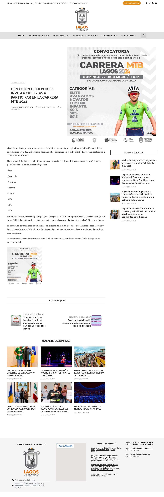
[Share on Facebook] (49, 300)
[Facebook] (146, 3)
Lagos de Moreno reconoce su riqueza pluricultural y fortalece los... (21, 408)
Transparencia (61, 35)
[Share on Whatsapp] (58, 300)
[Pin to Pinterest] (55, 300)
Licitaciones (127, 35)
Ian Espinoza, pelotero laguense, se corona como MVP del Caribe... (21, 372)
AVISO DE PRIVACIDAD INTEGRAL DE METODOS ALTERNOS (137, 455)
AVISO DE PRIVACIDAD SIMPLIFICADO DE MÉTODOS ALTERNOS (139, 449)
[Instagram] (153, 3)
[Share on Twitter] (52, 300)
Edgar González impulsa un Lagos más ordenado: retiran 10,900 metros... (89, 372)
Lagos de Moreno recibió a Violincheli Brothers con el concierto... (55, 372)
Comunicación (109, 35)
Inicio (21, 35)
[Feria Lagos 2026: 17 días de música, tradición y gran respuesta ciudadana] (89, 392)
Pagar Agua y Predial (84, 35)
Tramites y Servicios (38, 35)
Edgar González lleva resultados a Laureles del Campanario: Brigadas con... (55, 408)
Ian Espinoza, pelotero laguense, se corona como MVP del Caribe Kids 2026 (139, 163)
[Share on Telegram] (61, 300)
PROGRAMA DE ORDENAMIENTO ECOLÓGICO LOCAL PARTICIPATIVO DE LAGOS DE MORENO (106, 449)
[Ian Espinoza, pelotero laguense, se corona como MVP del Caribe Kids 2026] (22, 356)
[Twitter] (149, 3)
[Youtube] (156, 3)
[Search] (143, 35)
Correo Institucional (131, 3)
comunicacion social (26, 107)
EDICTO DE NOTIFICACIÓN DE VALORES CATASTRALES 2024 (104, 475)
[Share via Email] (64, 300)
